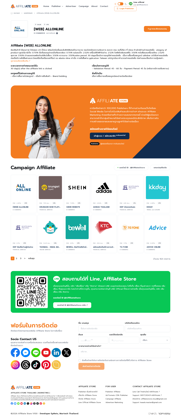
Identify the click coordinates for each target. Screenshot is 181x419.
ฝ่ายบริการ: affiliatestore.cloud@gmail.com (150, 399)
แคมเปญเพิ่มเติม (160, 167)
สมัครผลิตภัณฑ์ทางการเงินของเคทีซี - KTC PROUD (104, 247)
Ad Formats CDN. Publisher (117, 395)
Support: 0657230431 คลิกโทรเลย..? (147, 395)
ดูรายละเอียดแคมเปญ (158, 29)
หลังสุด (31, 258)
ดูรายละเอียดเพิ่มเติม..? (20, 60)
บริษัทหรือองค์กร (132, 323)
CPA (54, 203)
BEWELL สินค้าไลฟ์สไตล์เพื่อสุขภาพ (77, 247)
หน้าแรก (17, 13)
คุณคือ (143, 334)
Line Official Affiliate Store (89, 402)
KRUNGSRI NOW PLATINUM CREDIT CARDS (50, 207)
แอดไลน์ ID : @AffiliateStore (132, 167)
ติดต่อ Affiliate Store (87, 399)
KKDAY (150, 207)
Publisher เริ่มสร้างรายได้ (87, 391)
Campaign (84, 6)
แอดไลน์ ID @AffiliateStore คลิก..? (72, 305)
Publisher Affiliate (113, 391)
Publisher (56, 6)
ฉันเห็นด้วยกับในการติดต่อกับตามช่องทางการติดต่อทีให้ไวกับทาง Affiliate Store (116, 360)
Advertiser (71, 6)
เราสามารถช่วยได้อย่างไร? (89, 346)
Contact (104, 6)
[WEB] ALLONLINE (21, 207)
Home (46, 6)
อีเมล (80, 334)
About (94, 6)
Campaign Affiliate (113, 399)
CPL (134, 203)
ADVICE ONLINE (154, 247)
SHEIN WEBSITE (73, 207)
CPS (25, 203)
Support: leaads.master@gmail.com (147, 402)
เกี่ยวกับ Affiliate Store (87, 395)
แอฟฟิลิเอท (28, 13)
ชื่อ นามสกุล (83, 323)
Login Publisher (127, 8)
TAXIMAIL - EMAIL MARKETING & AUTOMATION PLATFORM (50, 247)
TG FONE (124, 247)
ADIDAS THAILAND (101, 207)
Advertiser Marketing (114, 402)
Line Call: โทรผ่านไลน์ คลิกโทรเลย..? (146, 391)
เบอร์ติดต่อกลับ (116, 334)
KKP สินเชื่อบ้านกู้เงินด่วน (23, 247)
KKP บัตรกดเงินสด (128, 207)
